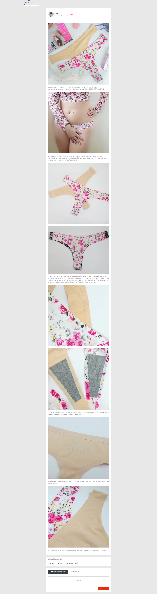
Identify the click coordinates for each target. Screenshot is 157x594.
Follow (71, 14)
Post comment (104, 588)
